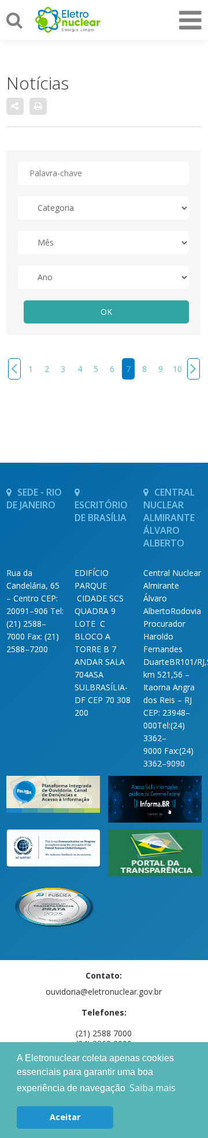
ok (106, 311)
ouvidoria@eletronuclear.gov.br (104, 991)
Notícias (37, 83)
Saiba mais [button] (152, 1087)
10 (177, 368)
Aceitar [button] (65, 1116)
